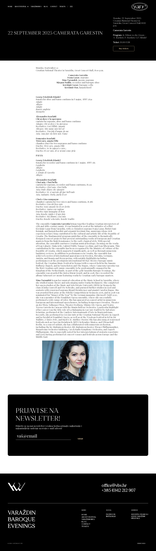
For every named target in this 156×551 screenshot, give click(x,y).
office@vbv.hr (114, 485)
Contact (53, 7)
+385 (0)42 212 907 (119, 490)
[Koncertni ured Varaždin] (139, 6)
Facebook (111, 514)
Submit (80, 439)
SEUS (143, 543)
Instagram (111, 516)
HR (71, 6)
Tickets (62, 7)
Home (10, 7)
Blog (46, 7)
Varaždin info (36, 7)
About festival (20, 7)
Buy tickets (124, 48)
